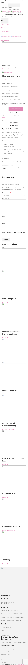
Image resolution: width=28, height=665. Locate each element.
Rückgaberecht (5, 651)
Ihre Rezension (6, 198)
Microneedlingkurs (9, 390)
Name (4, 216)
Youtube (3, 633)
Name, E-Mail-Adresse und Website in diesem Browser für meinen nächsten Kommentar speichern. (13, 234)
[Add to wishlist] (17, 296)
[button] (4, 296)
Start (3, 67)
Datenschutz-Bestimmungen (8, 649)
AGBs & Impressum (6, 654)
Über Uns (3, 662)
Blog (2, 659)
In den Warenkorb (16, 109)
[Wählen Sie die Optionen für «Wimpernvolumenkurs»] (4, 524)
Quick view (8, 296)
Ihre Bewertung (6, 192)
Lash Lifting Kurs (9, 299)
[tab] (14, 122)
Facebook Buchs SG (6, 627)
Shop (7, 67)
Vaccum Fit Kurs (9, 494)
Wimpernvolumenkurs (11, 527)
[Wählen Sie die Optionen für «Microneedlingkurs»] (4, 387)
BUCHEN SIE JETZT (14, 5)
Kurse (11, 67)
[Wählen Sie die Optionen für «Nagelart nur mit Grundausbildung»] (4, 420)
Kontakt (3, 657)
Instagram (3, 630)
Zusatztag (6, 560)
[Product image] (14, 281)
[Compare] (13, 296)
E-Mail (4, 223)
